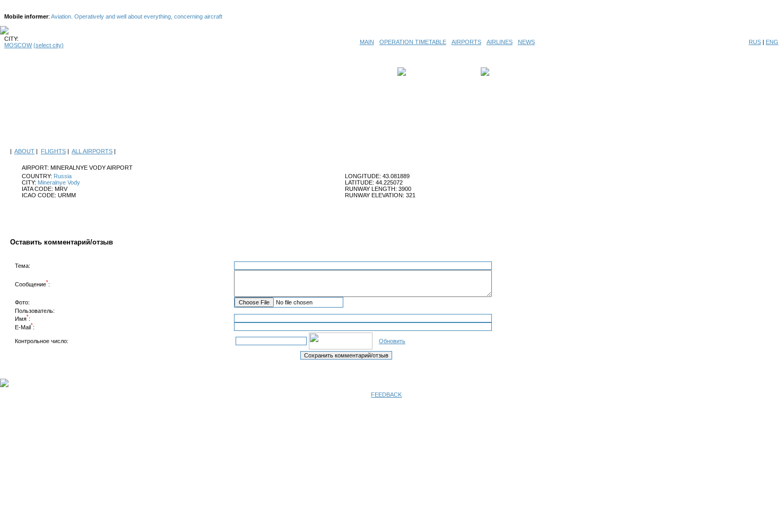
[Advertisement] (390, 118)
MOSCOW (18, 45)
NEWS (526, 42)
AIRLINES (500, 42)
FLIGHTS (53, 151)
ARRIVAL (504, 71)
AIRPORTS (466, 42)
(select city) (48, 45)
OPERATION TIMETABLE (412, 42)
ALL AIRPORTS (92, 151)
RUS (755, 42)
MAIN (367, 42)
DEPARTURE (426, 71)
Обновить (392, 341)
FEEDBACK (386, 394)
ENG (772, 42)
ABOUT (24, 151)
